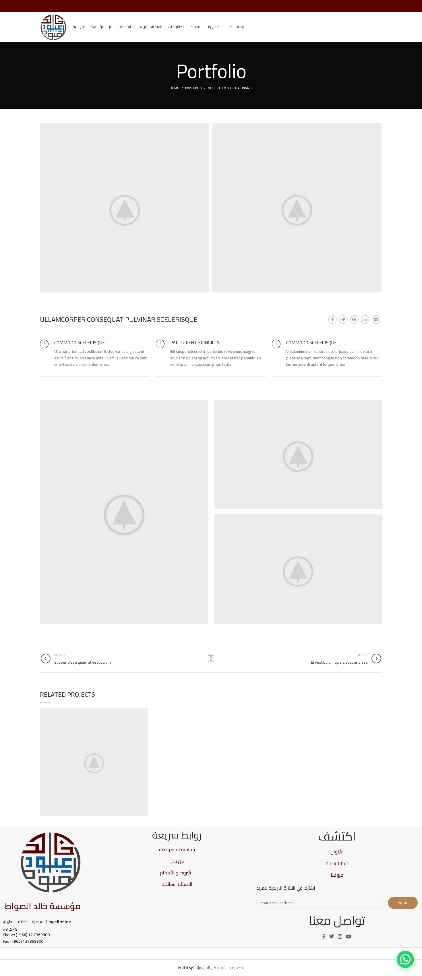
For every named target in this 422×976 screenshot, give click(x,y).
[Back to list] (211, 658)
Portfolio (193, 88)
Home (174, 88)
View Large (144, 712)
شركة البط (186, 967)
